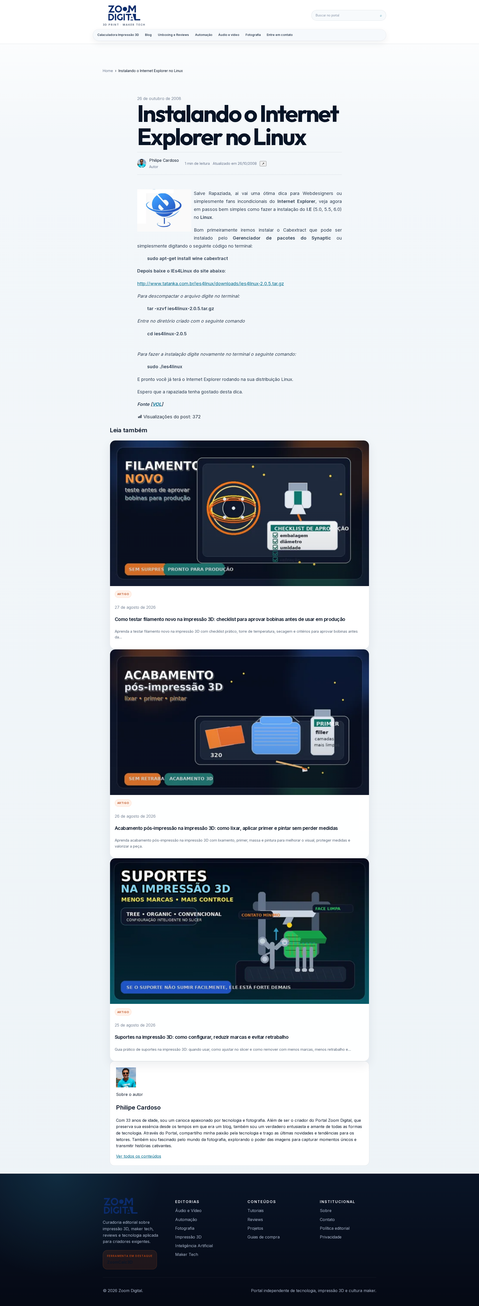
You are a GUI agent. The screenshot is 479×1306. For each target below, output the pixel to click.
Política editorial (335, 1228)
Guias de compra (263, 1236)
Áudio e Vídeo (188, 1210)
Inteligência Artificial (194, 1245)
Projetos (255, 1228)
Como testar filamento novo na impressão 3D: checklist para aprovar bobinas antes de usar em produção (230, 619)
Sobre (326, 1210)
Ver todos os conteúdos (138, 1156)
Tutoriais (255, 1210)
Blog (148, 35)
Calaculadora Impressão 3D (118, 35)
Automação (203, 35)
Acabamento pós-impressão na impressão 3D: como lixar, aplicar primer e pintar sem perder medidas (226, 828)
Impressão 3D (188, 1236)
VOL (156, 404)
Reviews (255, 1219)
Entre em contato (280, 35)
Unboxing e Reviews (173, 35)
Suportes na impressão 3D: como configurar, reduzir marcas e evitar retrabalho (202, 1037)
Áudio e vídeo (228, 35)
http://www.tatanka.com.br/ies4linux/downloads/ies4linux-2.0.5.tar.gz (210, 283)
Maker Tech (186, 1254)
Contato (327, 1219)
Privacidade (331, 1236)
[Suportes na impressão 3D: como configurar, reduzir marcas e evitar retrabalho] (239, 931)
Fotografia (253, 35)
